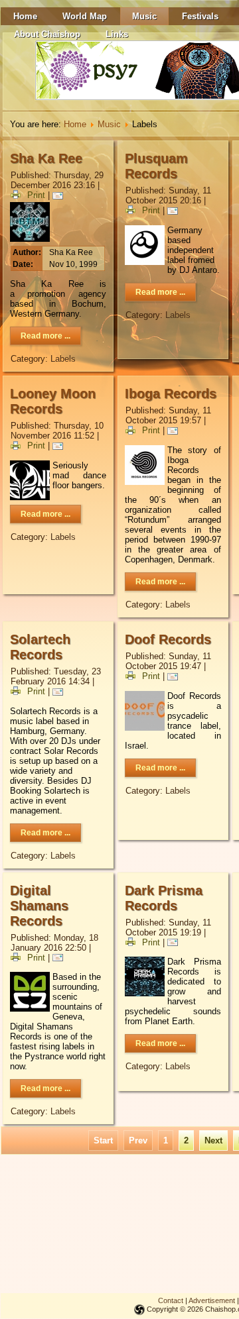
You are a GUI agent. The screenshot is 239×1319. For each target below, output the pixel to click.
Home (25, 16)
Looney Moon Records (53, 401)
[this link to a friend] (59, 195)
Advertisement (212, 1300)
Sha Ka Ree (46, 158)
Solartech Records (40, 647)
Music (144, 16)
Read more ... (45, 336)
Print (36, 195)
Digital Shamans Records (39, 905)
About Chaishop (47, 34)
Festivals (200, 16)
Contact (170, 1300)
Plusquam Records (156, 166)
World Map (84, 16)
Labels (63, 359)
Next (213, 1140)
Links (117, 34)
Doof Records (168, 639)
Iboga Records (170, 393)
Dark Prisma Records (163, 898)
